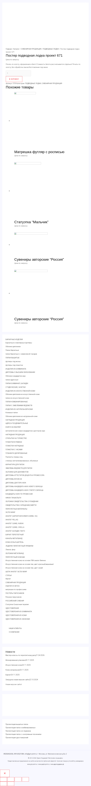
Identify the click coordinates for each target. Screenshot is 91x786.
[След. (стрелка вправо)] (10, 784)
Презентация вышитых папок (17, 724)
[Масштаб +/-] (25, 779)
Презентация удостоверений (17, 738)
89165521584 (19, 754)
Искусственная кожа (14, 665)
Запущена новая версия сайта (17, 680)
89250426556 (8, 754)
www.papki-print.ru (43, 764)
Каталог (16, 49)
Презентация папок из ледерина (18, 731)
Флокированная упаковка (15, 660)
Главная (9, 49)
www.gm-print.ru (32, 764)
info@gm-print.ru (31, 754)
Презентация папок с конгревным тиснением (23, 734)
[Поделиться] (10, 779)
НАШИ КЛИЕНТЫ (15, 628)
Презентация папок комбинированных (20, 728)
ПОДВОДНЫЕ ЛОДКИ (51, 49)
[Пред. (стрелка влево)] (3, 784)
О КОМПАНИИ (14, 632)
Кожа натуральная (13, 670)
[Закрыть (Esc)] (3, 779)
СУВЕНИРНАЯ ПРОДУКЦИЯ (31, 49)
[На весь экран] (18, 779)
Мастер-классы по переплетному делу (21, 655)
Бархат (8, 675)
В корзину (14, 79)
